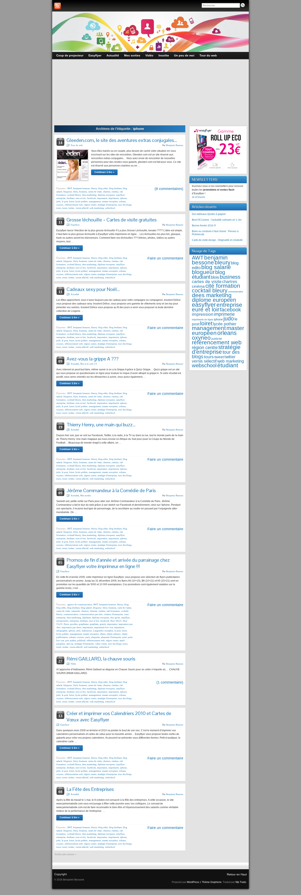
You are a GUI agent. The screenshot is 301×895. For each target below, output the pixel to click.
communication (70, 614)
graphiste (94, 624)
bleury (94, 188)
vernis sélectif (82, 208)
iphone (123, 198)
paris (87, 637)
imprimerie (114, 198)
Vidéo (73, 664)
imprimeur (119, 627)
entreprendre (62, 621)
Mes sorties (85, 495)
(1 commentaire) (169, 682)
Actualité (75, 294)
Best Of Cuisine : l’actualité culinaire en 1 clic (217, 219)
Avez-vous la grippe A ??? (93, 359)
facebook (91, 198)
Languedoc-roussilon (103, 630)
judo (58, 201)
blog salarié (86, 607)
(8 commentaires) (169, 189)
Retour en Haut (237, 874)
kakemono (87, 630)
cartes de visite (95, 191)
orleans (122, 201)
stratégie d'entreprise (107, 204)
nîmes (102, 634)
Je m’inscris (198, 197)
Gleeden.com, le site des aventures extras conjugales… (122, 140)
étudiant (70, 198)
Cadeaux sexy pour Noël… (93, 289)
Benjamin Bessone (174, 145)
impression (102, 198)
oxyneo (59, 204)
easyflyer (120, 195)
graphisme (84, 624)
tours (58, 208)
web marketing (97, 208)
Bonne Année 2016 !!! (204, 225)
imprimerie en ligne (202, 319)
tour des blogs (124, 204)
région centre (90, 204)
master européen (110, 201)
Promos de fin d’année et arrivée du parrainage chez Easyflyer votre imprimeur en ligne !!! (118, 563)
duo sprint (115, 617)
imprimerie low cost (103, 627)
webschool (110, 208)
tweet (64, 208)
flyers (66, 624)
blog (126, 604)
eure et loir (81, 198)
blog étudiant (115, 188)
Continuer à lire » (104, 172)
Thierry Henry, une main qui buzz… (101, 424)
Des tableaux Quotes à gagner (209, 214)
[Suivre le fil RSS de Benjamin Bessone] (57, 6)
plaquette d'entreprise (111, 637)
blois (75, 191)
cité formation (113, 611)
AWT (69, 188)
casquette (75, 611)
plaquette (95, 637)
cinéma (115, 191)
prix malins (70, 640)
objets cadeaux (114, 634)
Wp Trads (240, 882)
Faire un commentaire (165, 258)
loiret (71, 201)
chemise (93, 611)
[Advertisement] (150, 94)
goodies (74, 624)
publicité (81, 640)
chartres (106, 191)
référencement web (74, 204)
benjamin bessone (81, 188)
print (124, 637)
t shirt (97, 643)
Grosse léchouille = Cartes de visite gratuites (112, 220)
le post (65, 201)
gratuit (103, 624)
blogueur (67, 191)
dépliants (86, 617)
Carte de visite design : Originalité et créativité (217, 240)
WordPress (193, 882)
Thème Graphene (212, 882)
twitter (71, 208)
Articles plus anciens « (65, 854)
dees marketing (89, 195)
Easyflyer (75, 224)
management (95, 201)
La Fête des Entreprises (90, 789)
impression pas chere (71, 627)
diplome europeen (106, 195)
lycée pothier (81, 201)
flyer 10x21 (116, 621)
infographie (61, 630)
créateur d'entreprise (113, 614)
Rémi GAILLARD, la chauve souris (101, 659)
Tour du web (77, 145)
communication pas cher (91, 614)
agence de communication (79, 604)
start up (69, 643)
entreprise (61, 198)
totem (104, 643)
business (83, 191)
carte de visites (124, 607)
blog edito (103, 188)
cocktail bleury (74, 195)
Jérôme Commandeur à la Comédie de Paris (111, 490)
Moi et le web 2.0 (88, 364)
